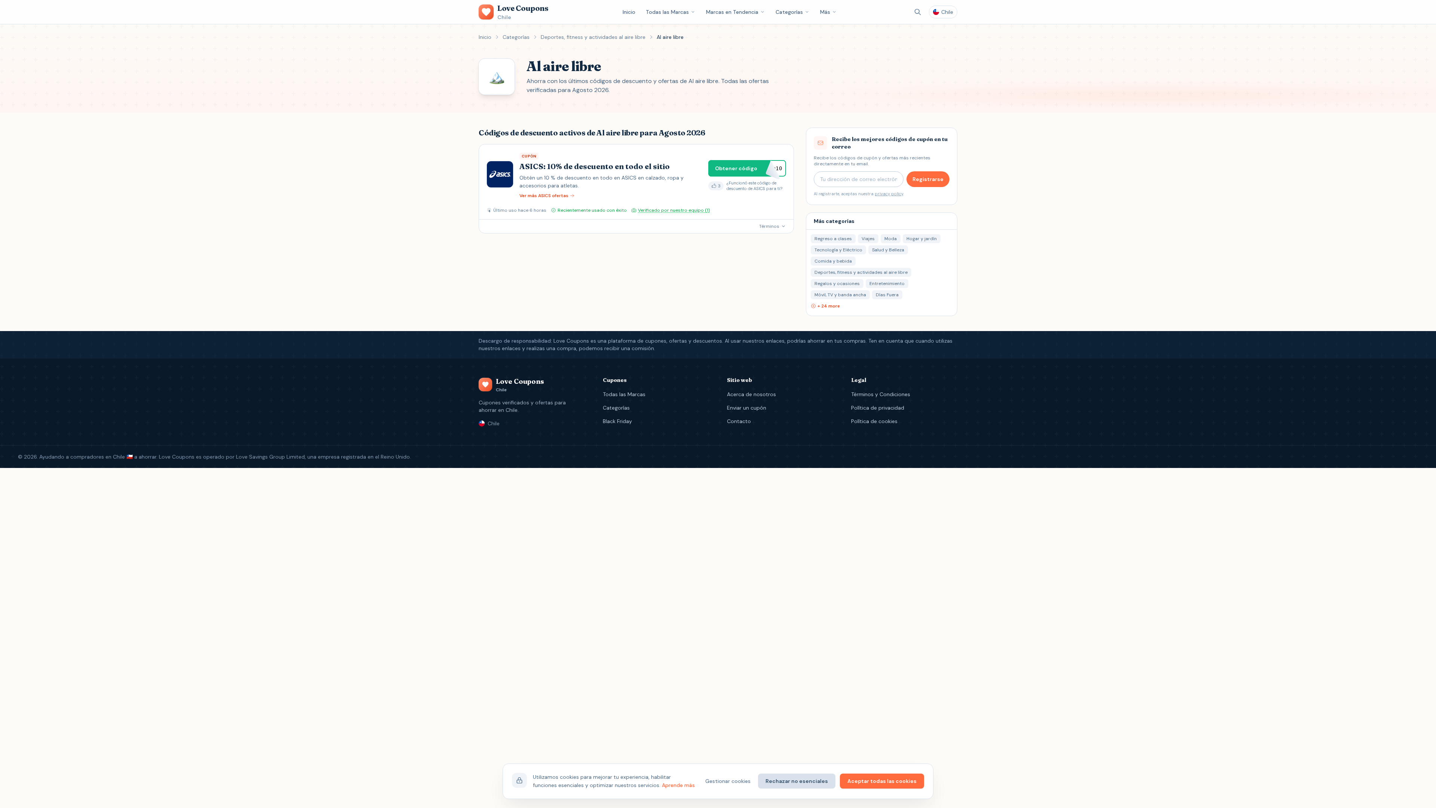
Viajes (868, 239)
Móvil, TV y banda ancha (840, 295)
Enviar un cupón (746, 407)
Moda (890, 239)
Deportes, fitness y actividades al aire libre (593, 37)
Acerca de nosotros (751, 394)
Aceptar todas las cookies (882, 781)
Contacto (739, 421)
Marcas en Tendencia (732, 12)
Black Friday (617, 421)
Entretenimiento (887, 284)
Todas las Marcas (667, 12)
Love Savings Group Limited (270, 456)
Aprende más (678, 785)
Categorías (789, 12)
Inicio (629, 12)
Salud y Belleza (888, 250)
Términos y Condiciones (880, 394)
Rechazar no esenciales (796, 781)
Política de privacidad (877, 407)
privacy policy (889, 193)
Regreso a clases (833, 239)
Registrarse (927, 179)
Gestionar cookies (728, 781)
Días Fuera (887, 295)
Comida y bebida (833, 261)
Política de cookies (874, 421)
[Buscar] (917, 12)
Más (825, 12)
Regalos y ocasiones (837, 284)
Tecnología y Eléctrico (838, 250)
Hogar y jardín (921, 239)
